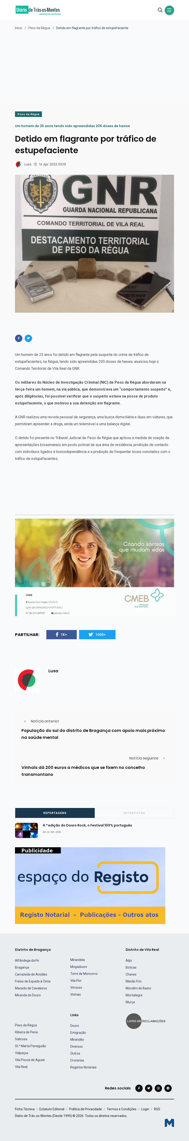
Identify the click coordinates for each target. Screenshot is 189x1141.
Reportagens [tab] (54, 813)
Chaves (131, 974)
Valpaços (21, 1053)
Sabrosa (21, 1039)
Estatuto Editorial (51, 1109)
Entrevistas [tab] (134, 813)
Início (18, 28)
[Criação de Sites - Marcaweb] (169, 1123)
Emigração (78, 1032)
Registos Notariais (83, 1067)
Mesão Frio (134, 981)
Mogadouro (78, 967)
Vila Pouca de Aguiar (30, 1060)
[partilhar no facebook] (18, 338)
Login (145, 1109)
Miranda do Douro (28, 995)
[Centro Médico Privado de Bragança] (94, 567)
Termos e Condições (121, 1109)
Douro (74, 1026)
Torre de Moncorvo (84, 974)
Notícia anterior (45, 721)
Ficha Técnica (25, 1109)
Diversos (76, 1046)
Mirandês (77, 1039)
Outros (75, 1053)
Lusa (27, 164)
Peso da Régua (39, 28)
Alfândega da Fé (27, 960)
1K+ (64, 634)
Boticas (131, 967)
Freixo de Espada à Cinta (32, 981)
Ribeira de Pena (26, 1032)
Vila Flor (76, 980)
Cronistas (77, 1060)
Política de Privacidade (85, 1109)
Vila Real (21, 1067)
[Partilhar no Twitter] (28, 338)
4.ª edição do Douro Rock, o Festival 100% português (87, 825)
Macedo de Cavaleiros (31, 988)
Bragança (22, 967)
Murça (130, 1002)
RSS (157, 1109)
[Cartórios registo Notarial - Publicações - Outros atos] (90, 885)
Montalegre (134, 995)
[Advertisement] (94, 65)
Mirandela (77, 960)
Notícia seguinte (143, 758)
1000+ (100, 634)
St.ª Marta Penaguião (30, 1046)
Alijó (129, 960)
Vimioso (76, 987)
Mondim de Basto (138, 988)
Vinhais (75, 994)
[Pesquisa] (160, 10)
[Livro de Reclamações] (146, 1020)
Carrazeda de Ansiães (31, 974)
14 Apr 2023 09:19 (52, 164)
